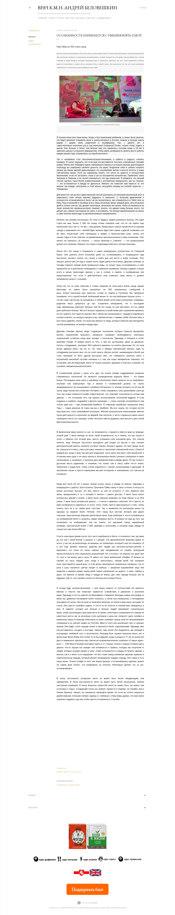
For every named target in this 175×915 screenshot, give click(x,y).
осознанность (34, 44)
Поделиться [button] (34, 30)
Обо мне (70, 18)
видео (31, 41)
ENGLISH (91, 18)
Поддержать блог (87, 889)
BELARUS (80, 18)
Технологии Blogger (90, 903)
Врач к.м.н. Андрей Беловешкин (77, 8)
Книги (51, 18)
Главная (42, 18)
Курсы (60, 18)
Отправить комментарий (68, 785)
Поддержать (104, 18)
